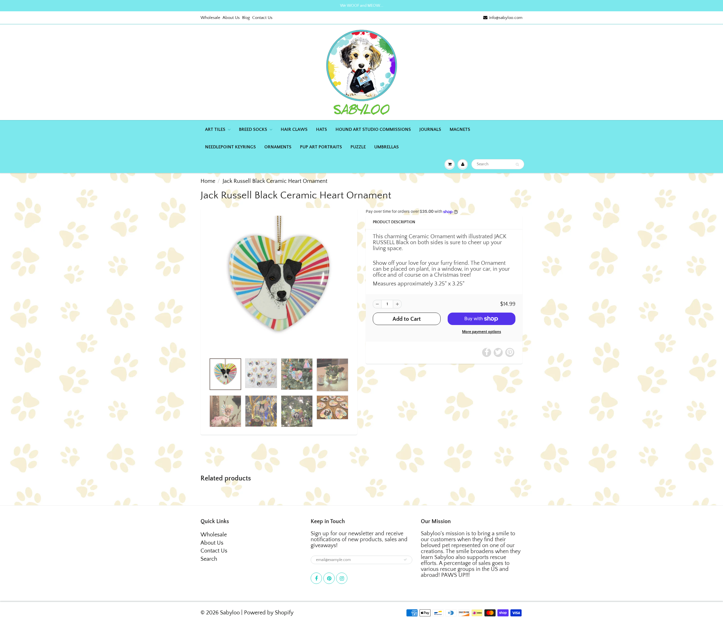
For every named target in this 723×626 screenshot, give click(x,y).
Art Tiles (215, 129)
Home (208, 181)
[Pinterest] (329, 578)
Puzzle (358, 147)
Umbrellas (386, 147)
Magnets (460, 129)
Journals (430, 129)
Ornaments (277, 147)
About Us (231, 17)
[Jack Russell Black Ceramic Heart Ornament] (279, 284)
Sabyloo (230, 613)
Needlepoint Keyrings (230, 147)
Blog (246, 17)
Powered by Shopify (268, 613)
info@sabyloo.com (505, 17)
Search (209, 559)
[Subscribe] (405, 559)
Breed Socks (253, 129)
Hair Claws (294, 129)
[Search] (517, 164)
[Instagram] (341, 578)
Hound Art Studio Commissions (373, 129)
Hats (321, 129)
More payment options (481, 332)
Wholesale (210, 17)
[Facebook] (316, 578)
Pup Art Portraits (321, 147)
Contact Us (262, 17)
